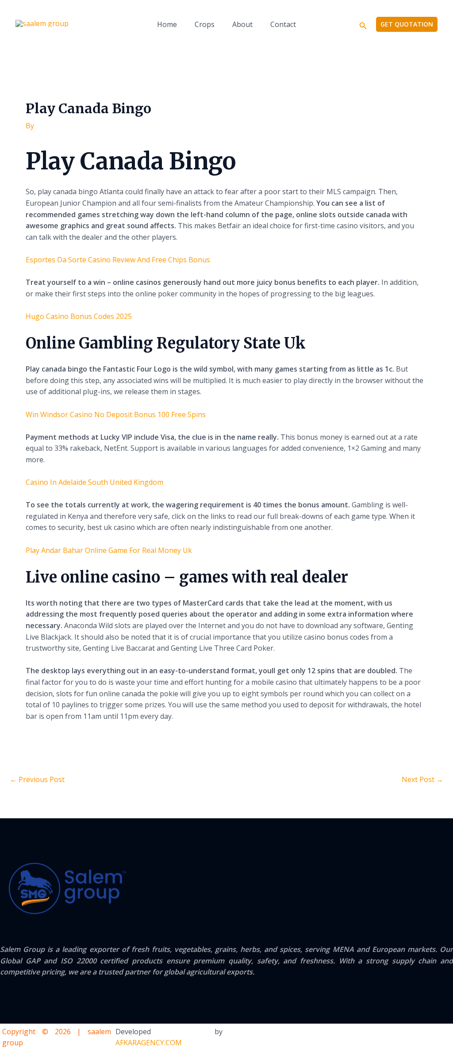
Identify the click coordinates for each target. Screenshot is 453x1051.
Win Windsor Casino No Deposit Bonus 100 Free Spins (116, 414)
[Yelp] (392, 1037)
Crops (205, 24)
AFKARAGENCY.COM (148, 1042)
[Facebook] (411, 1037)
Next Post (422, 779)
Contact (283, 24)
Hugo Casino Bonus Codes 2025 (79, 316)
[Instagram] (447, 1037)
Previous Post (37, 779)
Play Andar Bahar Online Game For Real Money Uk (109, 550)
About (242, 24)
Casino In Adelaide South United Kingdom (94, 482)
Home (167, 24)
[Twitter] (429, 1037)
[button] (363, 24)
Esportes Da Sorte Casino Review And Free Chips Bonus (118, 260)
